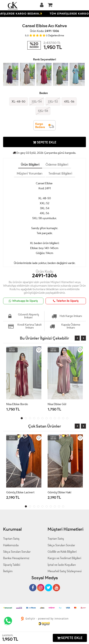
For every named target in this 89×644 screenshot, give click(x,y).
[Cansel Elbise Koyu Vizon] (27, 74)
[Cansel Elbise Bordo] (44, 74)
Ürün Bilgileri (30, 164)
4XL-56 (69, 101)
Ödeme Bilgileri (57, 164)
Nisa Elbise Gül (57, 404)
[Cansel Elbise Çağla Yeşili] (77, 74)
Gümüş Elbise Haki (59, 492)
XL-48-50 (18, 101)
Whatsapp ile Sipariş (25, 301)
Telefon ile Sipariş (67, 301)
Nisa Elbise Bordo (17, 404)
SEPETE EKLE (46, 142)
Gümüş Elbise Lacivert (20, 492)
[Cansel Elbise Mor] (11, 74)
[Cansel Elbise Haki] (60, 74)
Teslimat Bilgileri (60, 173)
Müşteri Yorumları (29, 173)
